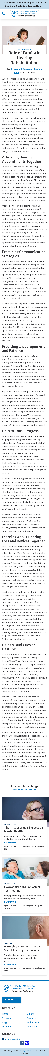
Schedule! (11, 999)
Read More (10, 842)
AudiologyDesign (24, 1051)
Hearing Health (24, 49)
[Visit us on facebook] (22, 1043)
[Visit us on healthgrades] (27, 1043)
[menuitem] (12, 1014)
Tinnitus (8, 943)
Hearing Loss (10, 824)
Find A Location (13, 1039)
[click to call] (3, 13)
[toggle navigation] (45, 14)
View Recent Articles (23, 789)
